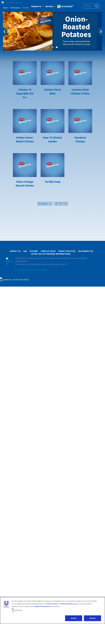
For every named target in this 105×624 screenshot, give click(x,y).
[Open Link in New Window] (9, 261)
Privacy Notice (65, 251)
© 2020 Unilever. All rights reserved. (29, 270)
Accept (73, 618)
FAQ (25, 251)
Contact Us (15, 251)
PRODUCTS (36, 7)
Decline (93, 618)
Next (99, 31)
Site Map (34, 251)
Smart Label (65, 7)
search (96, 6)
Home (5, 7)
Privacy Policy (67, 604)
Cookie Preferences (42, 606)
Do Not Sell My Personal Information (49, 254)
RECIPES (49, 7)
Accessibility (84, 251)
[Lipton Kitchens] (13, 3)
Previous (5, 31)
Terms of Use (46, 251)
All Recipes (15, 7)
